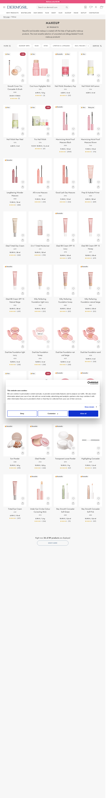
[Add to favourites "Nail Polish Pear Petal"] (23, 129)
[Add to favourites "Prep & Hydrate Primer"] (98, 182)
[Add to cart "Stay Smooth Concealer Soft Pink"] (98, 503)
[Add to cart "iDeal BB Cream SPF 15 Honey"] (98, 240)
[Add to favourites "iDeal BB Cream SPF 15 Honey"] (98, 235)
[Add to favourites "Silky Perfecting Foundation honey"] (73, 288)
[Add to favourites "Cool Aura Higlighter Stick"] (48, 75)
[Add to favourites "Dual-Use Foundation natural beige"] (73, 341)
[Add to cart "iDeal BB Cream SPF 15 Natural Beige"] (23, 293)
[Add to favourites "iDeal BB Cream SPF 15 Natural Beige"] (23, 288)
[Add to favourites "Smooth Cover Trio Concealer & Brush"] (23, 75)
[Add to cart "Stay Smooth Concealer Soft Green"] (73, 503)
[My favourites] (90, 7)
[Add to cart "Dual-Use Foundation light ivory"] (23, 346)
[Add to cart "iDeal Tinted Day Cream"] (23, 240)
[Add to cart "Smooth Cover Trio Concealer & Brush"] (23, 80)
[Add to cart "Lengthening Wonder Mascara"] (23, 187)
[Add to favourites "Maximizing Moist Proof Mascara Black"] (73, 129)
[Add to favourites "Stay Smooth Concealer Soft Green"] (73, 498)
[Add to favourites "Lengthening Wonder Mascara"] (23, 182)
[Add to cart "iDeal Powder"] (48, 453)
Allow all (83, 413)
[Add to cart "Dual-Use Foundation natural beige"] (73, 346)
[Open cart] (101, 7)
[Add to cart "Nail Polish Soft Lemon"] (98, 80)
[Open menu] (4, 7)
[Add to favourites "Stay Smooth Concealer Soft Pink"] (98, 498)
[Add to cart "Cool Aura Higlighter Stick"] (48, 80)
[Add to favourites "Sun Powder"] (23, 448)
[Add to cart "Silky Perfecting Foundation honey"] (73, 293)
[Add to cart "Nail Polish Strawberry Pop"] (73, 80)
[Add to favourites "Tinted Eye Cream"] (23, 498)
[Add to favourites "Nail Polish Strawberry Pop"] (73, 75)
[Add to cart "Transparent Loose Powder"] (73, 453)
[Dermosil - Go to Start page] (17, 7)
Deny (22, 413)
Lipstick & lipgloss (61, 46)
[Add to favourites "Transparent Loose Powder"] (73, 448)
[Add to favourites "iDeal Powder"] (48, 448)
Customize (51, 413)
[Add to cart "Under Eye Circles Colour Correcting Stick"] (48, 503)
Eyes (46, 46)
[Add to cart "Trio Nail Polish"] (48, 134)
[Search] (66, 7)
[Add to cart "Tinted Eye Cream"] (23, 503)
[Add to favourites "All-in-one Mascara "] (48, 182)
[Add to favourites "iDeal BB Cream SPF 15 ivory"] (73, 235)
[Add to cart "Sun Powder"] (23, 453)
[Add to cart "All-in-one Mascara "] (48, 187)
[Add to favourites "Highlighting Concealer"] (98, 448)
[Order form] (85, 7)
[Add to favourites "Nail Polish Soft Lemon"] (98, 75)
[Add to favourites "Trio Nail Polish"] (48, 129)
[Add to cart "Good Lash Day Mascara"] (73, 187)
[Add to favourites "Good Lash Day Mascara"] (73, 182)
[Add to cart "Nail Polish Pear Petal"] (23, 134)
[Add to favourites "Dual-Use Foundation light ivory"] (23, 341)
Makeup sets (24, 46)
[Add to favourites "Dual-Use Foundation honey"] (48, 341)
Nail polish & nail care (85, 46)
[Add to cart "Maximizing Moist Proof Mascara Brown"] (98, 134)
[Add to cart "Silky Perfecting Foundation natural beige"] (98, 293)
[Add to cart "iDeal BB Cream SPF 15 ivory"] (73, 240)
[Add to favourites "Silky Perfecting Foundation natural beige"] (98, 288)
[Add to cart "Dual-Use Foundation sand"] (98, 346)
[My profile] (96, 7)
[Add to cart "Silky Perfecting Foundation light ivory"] (48, 293)
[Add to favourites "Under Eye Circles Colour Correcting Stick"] (48, 498)
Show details (89, 407)
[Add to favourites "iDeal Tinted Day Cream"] (23, 235)
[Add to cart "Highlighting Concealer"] (98, 453)
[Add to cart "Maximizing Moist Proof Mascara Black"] (73, 134)
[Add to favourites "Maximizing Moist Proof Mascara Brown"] (98, 129)
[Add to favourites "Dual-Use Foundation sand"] (98, 341)
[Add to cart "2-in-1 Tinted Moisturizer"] (48, 240)
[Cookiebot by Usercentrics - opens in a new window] (89, 382)
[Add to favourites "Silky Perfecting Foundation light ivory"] (48, 288)
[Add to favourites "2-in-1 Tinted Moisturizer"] (48, 235)
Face (37, 46)
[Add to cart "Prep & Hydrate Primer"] (98, 187)
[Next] (88, 46)
